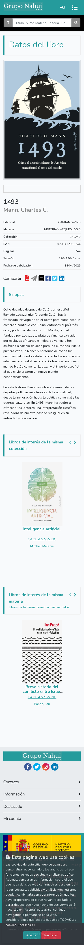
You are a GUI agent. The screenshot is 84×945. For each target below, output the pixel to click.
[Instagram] (46, 767)
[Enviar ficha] (34, 278)
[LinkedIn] (54, 767)
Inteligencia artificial (42, 529)
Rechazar (51, 935)
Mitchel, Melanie (42, 546)
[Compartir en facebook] (48, 278)
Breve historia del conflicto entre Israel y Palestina (42, 691)
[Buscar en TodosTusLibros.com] (41, 278)
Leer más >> (26, 925)
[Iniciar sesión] (62, 7)
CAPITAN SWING (69, 222)
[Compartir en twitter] (54, 278)
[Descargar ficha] (27, 278)
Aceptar (32, 935)
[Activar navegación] (74, 7)
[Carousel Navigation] (73, 442)
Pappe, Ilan (42, 704)
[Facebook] (28, 767)
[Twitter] (37, 767)
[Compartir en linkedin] (61, 278)
